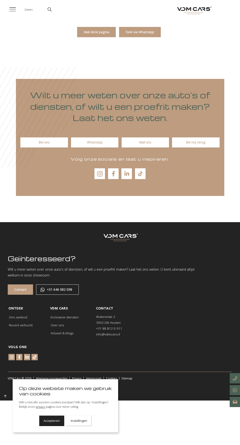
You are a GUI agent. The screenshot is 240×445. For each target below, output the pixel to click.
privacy (40, 407)
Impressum (93, 378)
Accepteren (52, 421)
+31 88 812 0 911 (109, 328)
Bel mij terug (196, 142)
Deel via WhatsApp (140, 32)
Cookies (111, 378)
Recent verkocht (21, 325)
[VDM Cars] (193, 10)
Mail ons (145, 142)
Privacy (77, 378)
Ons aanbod (18, 317)
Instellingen (79, 421)
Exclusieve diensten (65, 317)
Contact (20, 289)
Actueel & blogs (62, 333)
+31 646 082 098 (59, 289)
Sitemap (126, 378)
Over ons (57, 325)
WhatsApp (95, 142)
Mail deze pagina (96, 32)
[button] (49, 9)
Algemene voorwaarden (52, 378)
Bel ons (44, 142)
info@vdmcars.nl (108, 334)
